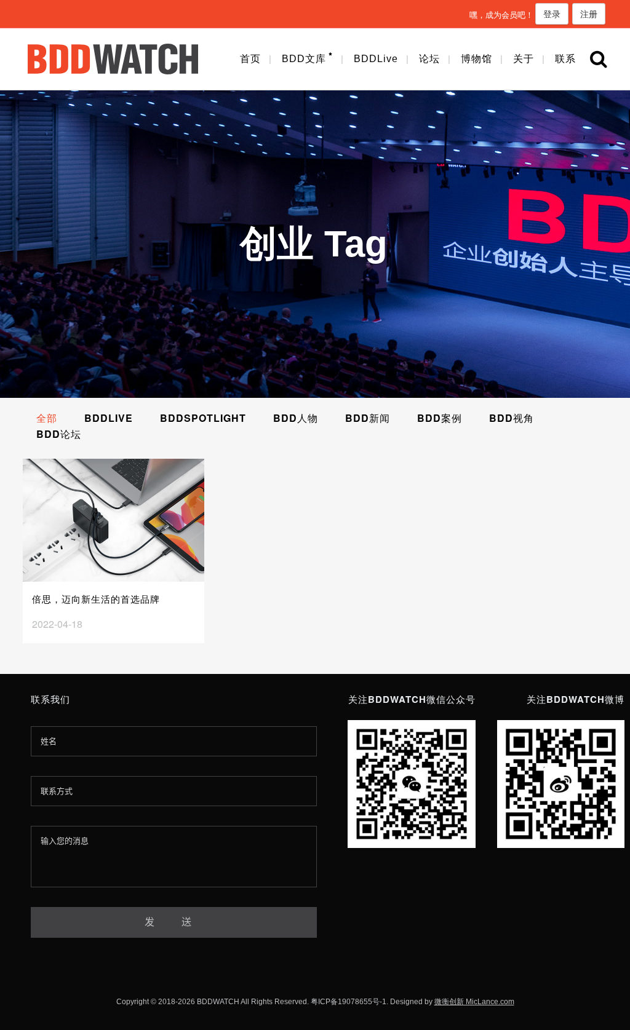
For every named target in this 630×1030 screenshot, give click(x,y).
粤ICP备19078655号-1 (348, 1001)
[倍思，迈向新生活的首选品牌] (113, 520)
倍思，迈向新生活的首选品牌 (96, 599)
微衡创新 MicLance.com (474, 1001)
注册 (588, 13)
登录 (551, 13)
